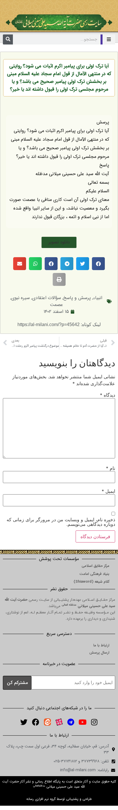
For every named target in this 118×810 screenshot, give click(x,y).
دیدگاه (107, 395)
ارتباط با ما (101, 645)
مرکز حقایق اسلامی (95, 566)
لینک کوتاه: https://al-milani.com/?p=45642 (59, 324)
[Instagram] (94, 722)
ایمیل (108, 491)
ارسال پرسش (99, 653)
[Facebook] (35, 722)
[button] (59, 242)
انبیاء (97, 297)
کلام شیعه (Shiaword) (91, 582)
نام (110, 468)
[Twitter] (24, 722)
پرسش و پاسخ (77, 297)
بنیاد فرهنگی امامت (94, 574)
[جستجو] (8, 39)
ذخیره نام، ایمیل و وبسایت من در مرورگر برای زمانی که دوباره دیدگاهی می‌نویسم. (61, 521)
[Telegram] (70, 722)
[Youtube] (82, 722)
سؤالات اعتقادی (46, 297)
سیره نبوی (20, 297)
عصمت (56, 304)
